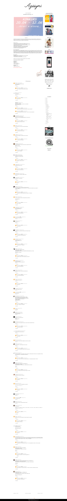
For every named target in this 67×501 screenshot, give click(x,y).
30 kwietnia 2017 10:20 (19, 405)
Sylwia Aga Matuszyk (19, 97)
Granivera (16, 154)
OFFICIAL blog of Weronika (18, 146)
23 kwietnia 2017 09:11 (20, 288)
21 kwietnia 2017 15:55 (21, 173)
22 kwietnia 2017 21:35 (25, 274)
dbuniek (16, 405)
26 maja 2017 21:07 (19, 459)
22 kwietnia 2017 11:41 (25, 234)
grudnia (47, 104)
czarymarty (16, 134)
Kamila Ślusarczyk (17, 173)
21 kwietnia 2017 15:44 (25, 159)
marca (47, 120)
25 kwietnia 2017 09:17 (19, 316)
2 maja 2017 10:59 (19, 425)
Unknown (16, 125)
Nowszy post (16, 493)
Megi (15, 383)
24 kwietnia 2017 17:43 (25, 303)
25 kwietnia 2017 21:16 (25, 335)
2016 (46, 123)
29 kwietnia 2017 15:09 (19, 401)
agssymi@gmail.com (50, 83)
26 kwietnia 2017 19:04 (25, 369)
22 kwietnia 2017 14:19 (19, 248)
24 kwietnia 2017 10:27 (19, 308)
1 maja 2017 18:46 (19, 416)
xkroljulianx (21, 240)
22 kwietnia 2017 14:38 (21, 260)
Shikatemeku (16, 374)
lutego (47, 121)
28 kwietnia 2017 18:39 (25, 378)
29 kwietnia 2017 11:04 (21, 393)
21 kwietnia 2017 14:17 (20, 143)
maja (46, 111)
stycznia (47, 122)
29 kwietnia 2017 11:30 (23, 397)
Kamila (16, 316)
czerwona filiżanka (17, 177)
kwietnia (47, 112)
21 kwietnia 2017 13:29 (19, 125)
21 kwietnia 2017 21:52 (25, 202)
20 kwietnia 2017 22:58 (25, 97)
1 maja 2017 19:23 (24, 411)
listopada (47, 105)
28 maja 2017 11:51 (18, 471)
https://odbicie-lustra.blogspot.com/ (18, 385)
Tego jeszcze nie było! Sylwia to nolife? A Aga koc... (48, 117)
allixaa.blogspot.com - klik (17, 94)
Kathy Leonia (16, 288)
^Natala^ (16, 248)
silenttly (16, 459)
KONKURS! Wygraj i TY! (49, 113)
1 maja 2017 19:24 (24, 420)
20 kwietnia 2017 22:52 (19, 92)
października (47, 106)
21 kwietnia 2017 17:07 (21, 177)
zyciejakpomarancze (17, 164)
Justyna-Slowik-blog (17, 436)
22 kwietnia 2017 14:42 (25, 265)
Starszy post (40, 493)
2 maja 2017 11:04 (24, 431)
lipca (46, 109)
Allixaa (16, 92)
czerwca (47, 110)
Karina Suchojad (17, 393)
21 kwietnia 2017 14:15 (20, 134)
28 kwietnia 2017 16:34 (20, 374)
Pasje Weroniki (50, 84)
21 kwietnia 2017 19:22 (20, 186)
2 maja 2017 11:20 (21, 436)
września (47, 107)
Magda (16, 401)
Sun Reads (16, 425)
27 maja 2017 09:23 (24, 466)
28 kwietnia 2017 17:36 (18, 383)
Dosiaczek (16, 186)
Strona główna (28, 493)
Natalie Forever (16, 260)
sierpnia (47, 108)
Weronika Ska (16, 143)
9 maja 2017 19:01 (24, 453)
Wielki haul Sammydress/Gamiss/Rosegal (49, 115)
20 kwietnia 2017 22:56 (20, 102)
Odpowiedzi (17, 96)
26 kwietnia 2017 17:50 (20, 362)
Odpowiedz (16, 85)
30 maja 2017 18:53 (24, 478)
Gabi (15, 471)
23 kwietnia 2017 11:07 (25, 283)
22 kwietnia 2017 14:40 (25, 255)
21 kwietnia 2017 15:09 (22, 164)
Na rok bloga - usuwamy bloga (48, 119)
